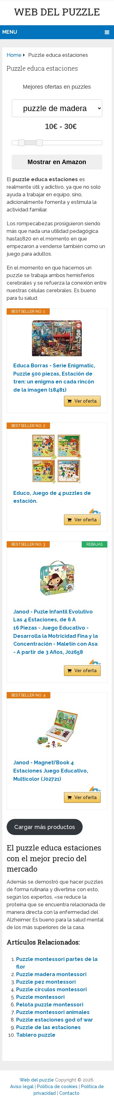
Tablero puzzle (35, 1035)
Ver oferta (85, 401)
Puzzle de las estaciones (48, 1027)
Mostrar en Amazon (57, 161)
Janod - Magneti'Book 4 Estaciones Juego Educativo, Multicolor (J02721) (50, 771)
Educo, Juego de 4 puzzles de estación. (52, 497)
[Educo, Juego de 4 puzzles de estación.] (57, 459)
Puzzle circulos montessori (51, 989)
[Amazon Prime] (92, 510)
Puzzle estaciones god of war (54, 1020)
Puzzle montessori (40, 997)
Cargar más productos (44, 827)
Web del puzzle (57, 11)
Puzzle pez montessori (46, 982)
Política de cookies (57, 1086)
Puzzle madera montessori (51, 974)
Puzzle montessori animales (53, 1012)
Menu (9, 32)
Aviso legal (22, 1086)
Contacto (69, 1093)
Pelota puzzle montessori (49, 1005)
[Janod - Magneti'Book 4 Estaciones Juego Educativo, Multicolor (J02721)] (57, 728)
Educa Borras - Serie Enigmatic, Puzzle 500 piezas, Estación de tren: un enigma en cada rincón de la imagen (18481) (54, 378)
